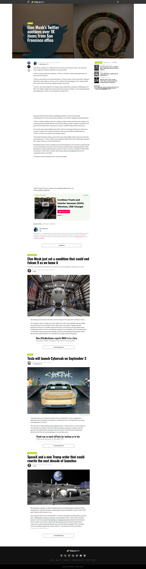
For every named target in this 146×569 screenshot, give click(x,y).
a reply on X (47, 323)
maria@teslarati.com (79, 236)
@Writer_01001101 (39, 238)
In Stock (86, 195)
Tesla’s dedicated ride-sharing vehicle (51, 426)
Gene (34, 271)
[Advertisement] (61, 104)
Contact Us (66, 560)
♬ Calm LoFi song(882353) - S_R (102, 89)
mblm (117, 57)
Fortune (38, 118)
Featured (52, 224)
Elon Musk (46, 224)
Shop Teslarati (41, 195)
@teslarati (97, 86)
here (38, 156)
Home (52, 560)
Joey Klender (36, 363)
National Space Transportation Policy (59, 520)
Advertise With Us (78, 560)
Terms (88, 560)
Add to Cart (64, 211)
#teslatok (104, 88)
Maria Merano (43, 64)
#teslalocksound (112, 88)
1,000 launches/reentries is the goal (44, 518)
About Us (58, 560)
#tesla (100, 88)
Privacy (93, 560)
